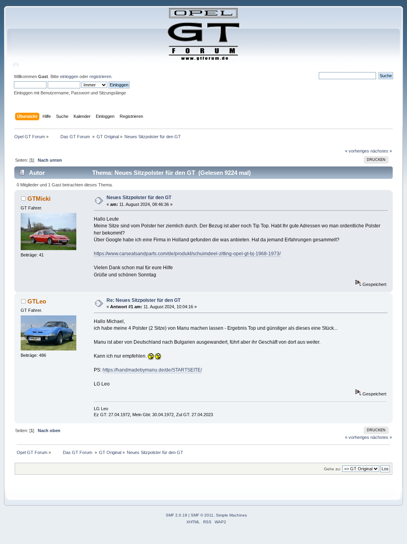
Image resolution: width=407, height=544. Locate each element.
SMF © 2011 (202, 515)
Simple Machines (231, 515)
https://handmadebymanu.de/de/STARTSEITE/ (152, 370)
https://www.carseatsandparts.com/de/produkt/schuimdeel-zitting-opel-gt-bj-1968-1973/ (187, 253)
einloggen (69, 76)
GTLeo (36, 301)
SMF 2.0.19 (176, 515)
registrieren (100, 76)
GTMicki (38, 198)
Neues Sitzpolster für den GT (139, 197)
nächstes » (381, 151)
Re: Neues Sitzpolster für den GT (143, 300)
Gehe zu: (332, 469)
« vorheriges (357, 151)
